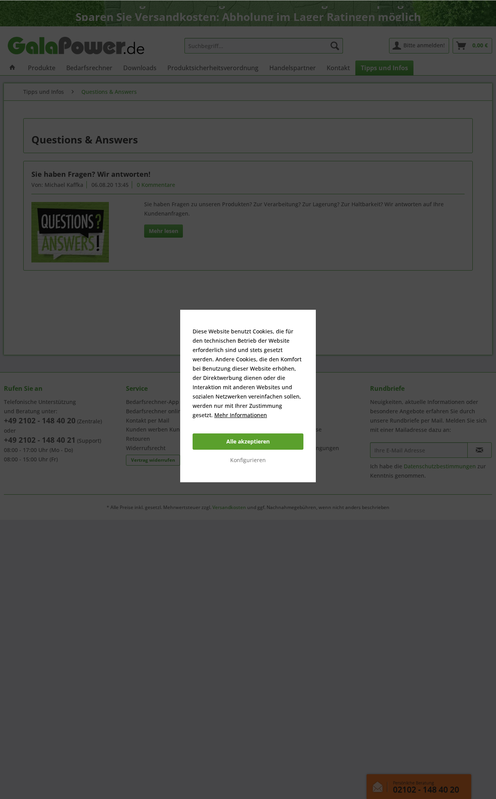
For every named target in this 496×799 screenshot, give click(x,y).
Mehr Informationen (240, 415)
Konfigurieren (248, 460)
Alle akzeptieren (248, 441)
